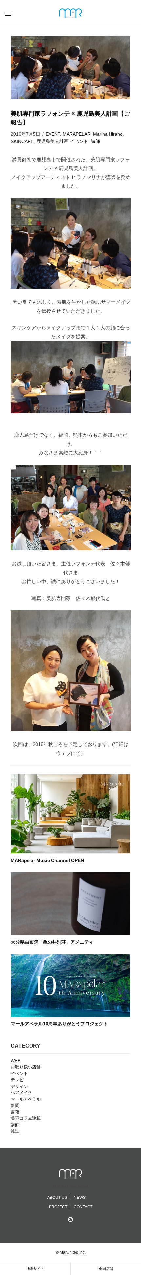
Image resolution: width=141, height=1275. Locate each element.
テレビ (17, 1079)
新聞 (15, 1105)
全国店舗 (106, 1269)
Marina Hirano (108, 134)
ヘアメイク (21, 1092)
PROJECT (58, 1207)
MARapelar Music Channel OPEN (47, 860)
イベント (79, 141)
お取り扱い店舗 (26, 1067)
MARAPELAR (77, 134)
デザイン (19, 1086)
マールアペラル (26, 1099)
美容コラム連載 (26, 1118)
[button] (15, 13)
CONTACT (83, 1207)
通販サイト (35, 1269)
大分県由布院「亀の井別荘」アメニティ (52, 942)
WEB (16, 1060)
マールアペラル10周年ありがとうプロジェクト (59, 1023)
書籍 (15, 1112)
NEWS (80, 1197)
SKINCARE (22, 141)
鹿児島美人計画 (52, 141)
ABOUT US (57, 1197)
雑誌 (15, 1131)
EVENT (53, 134)
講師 (95, 141)
